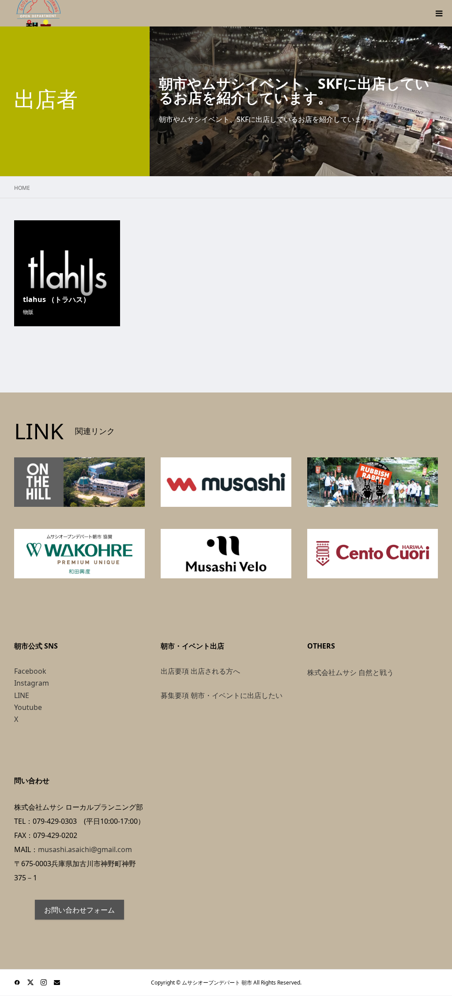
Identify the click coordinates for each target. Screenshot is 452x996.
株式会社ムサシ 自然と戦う (350, 672)
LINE (21, 695)
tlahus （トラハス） (56, 299)
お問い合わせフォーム (79, 910)
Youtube (28, 707)
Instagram (31, 683)
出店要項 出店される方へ (200, 671)
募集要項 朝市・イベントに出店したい (221, 695)
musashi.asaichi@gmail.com (85, 849)
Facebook (30, 671)
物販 (28, 312)
